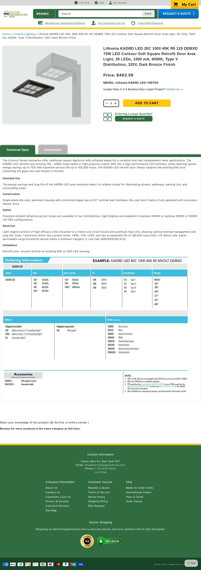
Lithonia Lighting (24, 34)
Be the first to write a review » (69, 422)
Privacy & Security (57, 501)
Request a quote (134, 118)
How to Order (135, 496)
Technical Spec (17, 150)
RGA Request (96, 505)
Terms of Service (99, 492)
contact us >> (174, 89)
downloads (53, 150)
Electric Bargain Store (171, 564)
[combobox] (106, 13)
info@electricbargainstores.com (104, 464)
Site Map (51, 510)
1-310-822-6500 (105, 468)
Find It (148, 14)
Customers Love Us (58, 496)
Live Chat (100, 472)
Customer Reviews (57, 505)
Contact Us (53, 492)
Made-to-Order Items (139, 487)
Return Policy (96, 496)
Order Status (134, 501)
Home (6, 34)
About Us (51, 487)
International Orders (139, 492)
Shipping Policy (98, 501)
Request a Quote (98, 487)
